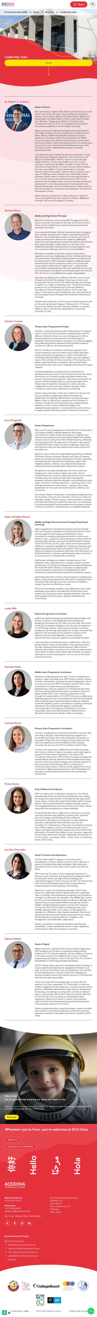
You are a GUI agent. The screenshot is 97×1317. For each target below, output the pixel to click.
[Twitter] (7, 1223)
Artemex (12, 1259)
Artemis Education (16, 1241)
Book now (11, 1117)
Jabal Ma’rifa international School (23, 1256)
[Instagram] (22, 1223)
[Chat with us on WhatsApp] (91, 1311)
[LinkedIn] (29, 1223)
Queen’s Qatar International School (24, 1248)
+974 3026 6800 (13, 1208)
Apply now (12, 1139)
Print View (9, 1216)
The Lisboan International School (23, 1252)
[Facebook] (14, 1223)
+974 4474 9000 (13, 1200)
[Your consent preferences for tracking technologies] (9, 1312)
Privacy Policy (17, 1311)
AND (79, 1311)
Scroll (48, 62)
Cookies (26, 1311)
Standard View (21, 1216)
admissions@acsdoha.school (17, 1211)
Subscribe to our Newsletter (20, 1146)
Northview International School (22, 1244)
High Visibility (35, 1216)
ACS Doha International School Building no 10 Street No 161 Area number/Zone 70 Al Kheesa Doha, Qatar (64, 1205)
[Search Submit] (92, 4)
